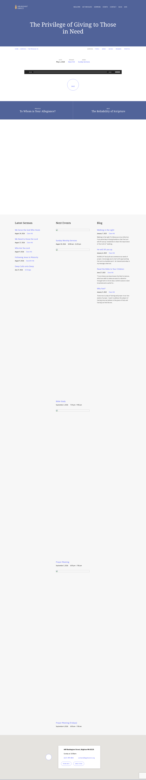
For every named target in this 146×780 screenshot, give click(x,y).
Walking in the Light (105, 230)
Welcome (76, 7)
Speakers (119, 49)
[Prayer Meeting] (73, 557)
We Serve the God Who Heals (27, 230)
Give (125, 7)
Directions (78, 763)
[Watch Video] (35, 233)
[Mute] (114, 72)
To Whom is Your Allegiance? (38, 111)
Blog (120, 7)
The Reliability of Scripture (108, 111)
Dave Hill (71, 62)
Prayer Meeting (62, 562)
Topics (97, 49)
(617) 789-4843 (69, 758)
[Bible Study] (73, 397)
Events (105, 7)
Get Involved (87, 7)
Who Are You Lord (22, 248)
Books (111, 49)
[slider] (118, 72)
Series (104, 49)
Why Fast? (101, 288)
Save (73, 86)
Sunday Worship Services (66, 240)
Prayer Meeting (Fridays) (66, 723)
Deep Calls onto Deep (24, 266)
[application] (73, 72)
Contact (113, 7)
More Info (66, 763)
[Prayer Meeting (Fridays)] (73, 718)
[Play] (27, 72)
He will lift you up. (105, 249)
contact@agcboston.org (86, 758)
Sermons (97, 7)
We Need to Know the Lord (26, 239)
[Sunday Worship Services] (73, 236)
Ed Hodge (28, 270)
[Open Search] (130, 7)
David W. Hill (30, 261)
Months (127, 49)
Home (16, 49)
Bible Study (61, 401)
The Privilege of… (33, 49)
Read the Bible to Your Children (110, 269)
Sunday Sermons (84, 62)
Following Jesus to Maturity (26, 257)
